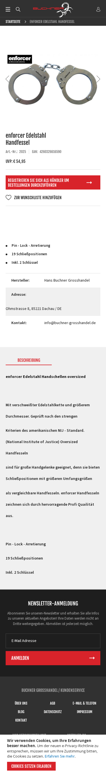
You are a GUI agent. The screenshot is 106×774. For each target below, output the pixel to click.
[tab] (29, 361)
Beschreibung (29, 360)
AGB (52, 703)
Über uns (21, 703)
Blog (21, 712)
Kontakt (21, 720)
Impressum (84, 712)
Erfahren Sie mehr (60, 756)
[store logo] (53, 10)
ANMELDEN (98, 9)
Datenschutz (53, 712)
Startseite (13, 22)
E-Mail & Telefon (84, 703)
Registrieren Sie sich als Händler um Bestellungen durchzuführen (38, 183)
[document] (53, 754)
